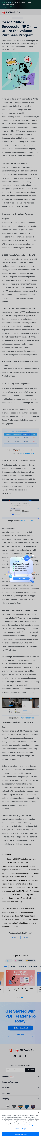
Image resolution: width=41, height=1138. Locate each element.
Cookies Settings (20, 1129)
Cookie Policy (28, 1125)
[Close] (38, 1112)
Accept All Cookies (20, 1134)
